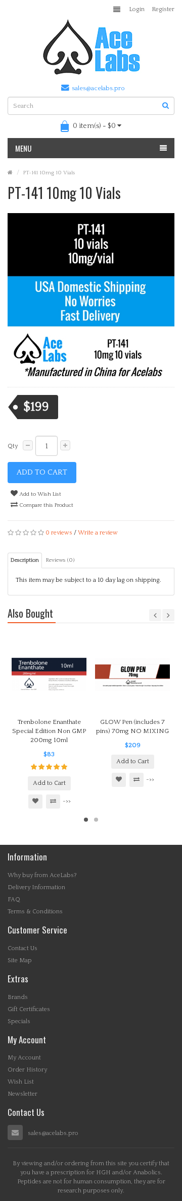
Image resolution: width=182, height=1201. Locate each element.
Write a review (98, 532)
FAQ (14, 899)
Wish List (21, 1082)
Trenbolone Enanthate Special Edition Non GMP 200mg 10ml (49, 731)
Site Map (20, 960)
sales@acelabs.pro (98, 88)
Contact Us (22, 948)
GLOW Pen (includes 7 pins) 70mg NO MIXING (132, 726)
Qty (13, 446)
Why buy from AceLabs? (42, 875)
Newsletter (22, 1094)
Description (25, 560)
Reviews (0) (60, 560)
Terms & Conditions (35, 911)
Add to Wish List (39, 494)
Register (163, 9)
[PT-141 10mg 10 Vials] (91, 296)
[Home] (10, 173)
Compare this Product (45, 505)
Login (137, 9)
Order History (27, 1069)
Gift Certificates (29, 1009)
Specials (19, 1021)
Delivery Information (36, 887)
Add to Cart (42, 472)
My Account (24, 1057)
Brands (18, 997)
